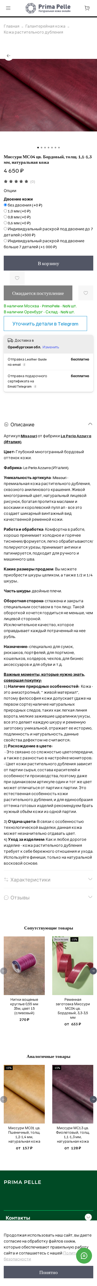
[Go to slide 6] (55, 147)
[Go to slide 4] (48, 147)
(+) (25, 204)
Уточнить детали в (45, 323)
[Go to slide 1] (38, 147)
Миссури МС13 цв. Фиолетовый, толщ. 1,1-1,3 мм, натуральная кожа (73, 1134)
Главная (11, 26)
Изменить (51, 347)
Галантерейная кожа (45, 26)
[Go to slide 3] (45, 147)
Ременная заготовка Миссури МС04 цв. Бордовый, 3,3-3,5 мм (73, 1008)
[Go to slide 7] (59, 147)
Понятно (48, 1272)
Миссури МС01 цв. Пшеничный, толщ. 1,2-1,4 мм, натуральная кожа (24, 1134)
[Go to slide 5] (52, 147)
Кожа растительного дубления (33, 32)
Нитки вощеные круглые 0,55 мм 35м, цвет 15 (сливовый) (24, 1006)
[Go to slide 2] (41, 147)
